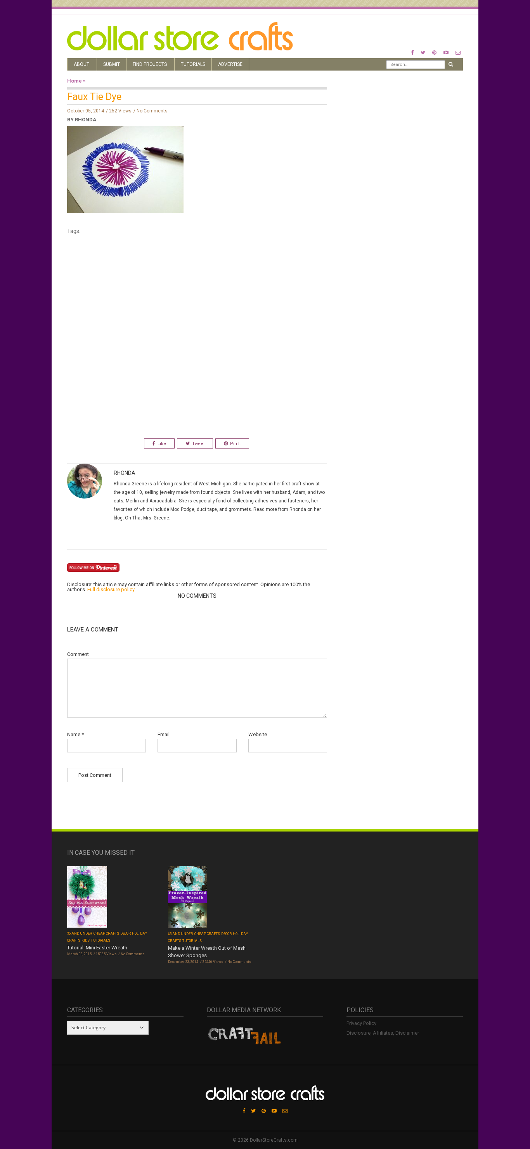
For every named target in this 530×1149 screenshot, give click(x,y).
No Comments (152, 111)
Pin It (235, 443)
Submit (111, 64)
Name (75, 734)
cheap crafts (107, 933)
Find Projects (150, 64)
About (81, 64)
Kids (85, 940)
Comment (78, 654)
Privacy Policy (361, 1023)
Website (257, 734)
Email (164, 734)
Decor (125, 933)
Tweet (198, 443)
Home (74, 81)
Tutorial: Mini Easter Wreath (97, 948)
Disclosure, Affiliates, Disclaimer (382, 1033)
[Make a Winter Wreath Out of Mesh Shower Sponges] (187, 898)
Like (162, 443)
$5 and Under (79, 933)
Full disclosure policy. (111, 589)
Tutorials (193, 64)
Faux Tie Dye (94, 96)
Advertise (230, 64)
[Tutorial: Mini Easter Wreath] (87, 898)
